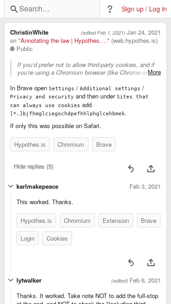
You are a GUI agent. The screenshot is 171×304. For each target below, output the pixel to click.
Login (28, 238)
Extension (116, 220)
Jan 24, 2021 (144, 32)
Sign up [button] (133, 9)
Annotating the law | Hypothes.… (64, 40)
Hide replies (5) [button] (33, 166)
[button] (110, 9)
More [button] (154, 72)
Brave (104, 144)
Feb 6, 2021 (145, 280)
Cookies (57, 238)
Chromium (70, 144)
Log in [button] (158, 9)
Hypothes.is (30, 144)
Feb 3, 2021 (145, 186)
